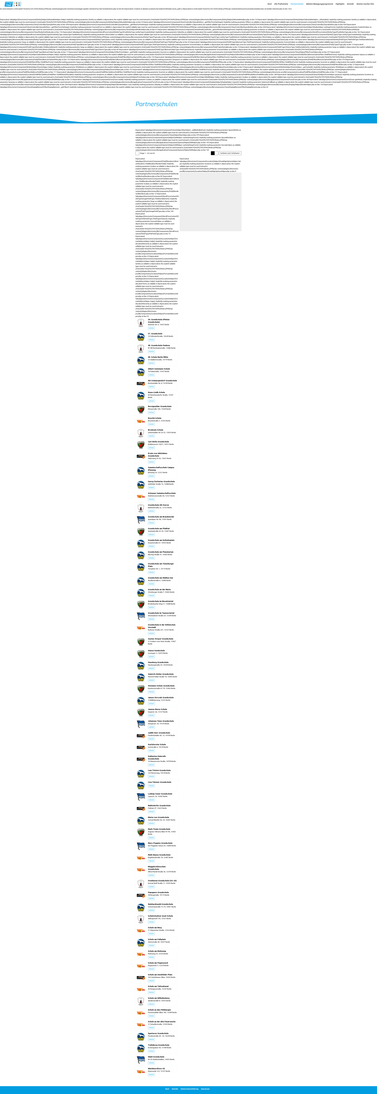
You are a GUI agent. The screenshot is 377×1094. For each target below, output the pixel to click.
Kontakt (175, 1089)
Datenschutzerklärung (189, 1089)
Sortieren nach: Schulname (229, 153)
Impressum (205, 1089)
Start (167, 1089)
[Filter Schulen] (137, 153)
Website (151, 328)
